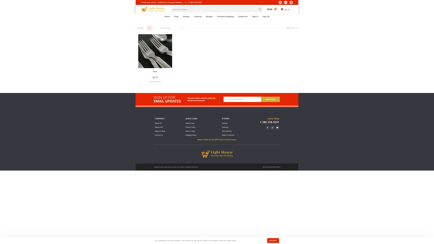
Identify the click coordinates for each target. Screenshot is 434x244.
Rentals (186, 16)
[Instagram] (285, 2)
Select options (155, 82)
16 (291, 28)
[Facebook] (280, 2)
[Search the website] (217, 9)
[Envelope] (291, 2)
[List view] (154, 28)
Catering (198, 16)
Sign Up (266, 16)
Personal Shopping (225, 16)
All (297, 28)
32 (294, 28)
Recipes (209, 16)
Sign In (255, 16)
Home (167, 16)
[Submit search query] (260, 9)
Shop (176, 16)
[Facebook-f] (267, 127)
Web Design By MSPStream (271, 167)
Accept (273, 240)
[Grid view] (149, 28)
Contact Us (243, 16)
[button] (168, 36)
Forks (155, 71)
